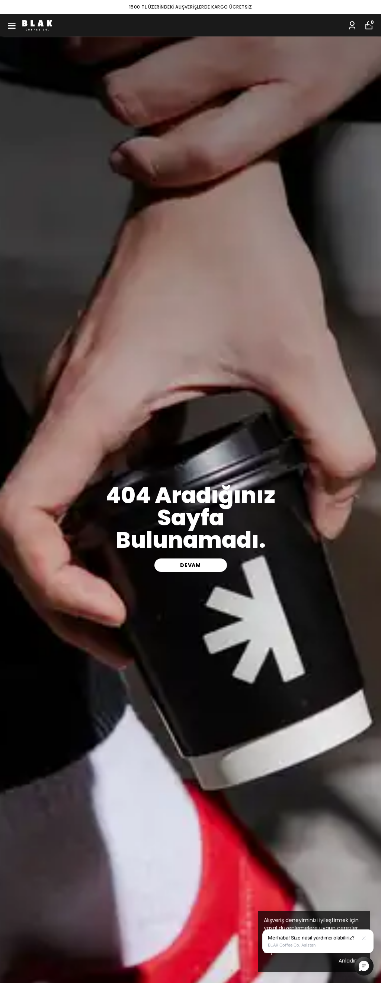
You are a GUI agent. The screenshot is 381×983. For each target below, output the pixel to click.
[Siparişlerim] (352, 25)
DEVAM (190, 565)
